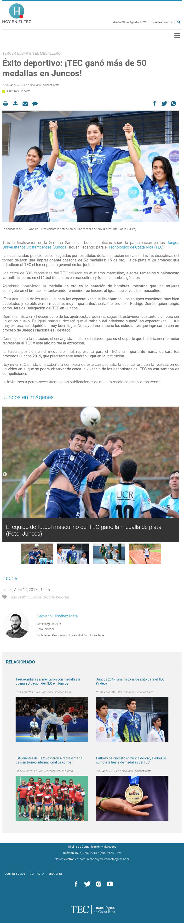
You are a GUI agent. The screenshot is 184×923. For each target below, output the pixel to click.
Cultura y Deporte (18, 91)
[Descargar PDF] (17, 103)
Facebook (75, 884)
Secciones (55, 873)
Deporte (49, 597)
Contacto (37, 873)
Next (176, 474)
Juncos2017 (19, 597)
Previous (4, 474)
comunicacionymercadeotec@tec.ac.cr (104, 859)
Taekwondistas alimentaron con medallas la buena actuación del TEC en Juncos (48, 681)
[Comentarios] (36, 103)
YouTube (109, 884)
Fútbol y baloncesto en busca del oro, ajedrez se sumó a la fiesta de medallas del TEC (131, 760)
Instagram (98, 884)
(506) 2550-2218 (86, 853)
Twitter (86, 884)
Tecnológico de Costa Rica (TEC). (136, 247)
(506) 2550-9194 (110, 853)
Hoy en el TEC (16, 12)
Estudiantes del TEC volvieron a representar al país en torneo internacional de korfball (49, 760)
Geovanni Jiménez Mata (44, 85)
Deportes (62, 597)
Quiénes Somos (162, 22)
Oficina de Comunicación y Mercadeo (92, 846)
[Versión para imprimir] (7, 103)
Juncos (35, 597)
